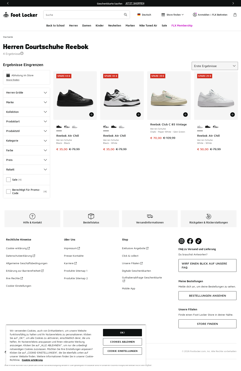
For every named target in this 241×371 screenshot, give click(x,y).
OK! (122, 332)
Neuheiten (114, 25)
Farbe (9, 150)
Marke (10, 102)
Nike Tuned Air (148, 25)
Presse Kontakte (74, 255)
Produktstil (13, 131)
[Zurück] (8, 3)
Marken (130, 25)
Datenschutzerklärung (19, 255)
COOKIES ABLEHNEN (122, 341)
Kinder (100, 25)
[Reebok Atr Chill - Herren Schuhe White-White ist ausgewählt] (200, 127)
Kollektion (12, 111)
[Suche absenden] (125, 15)
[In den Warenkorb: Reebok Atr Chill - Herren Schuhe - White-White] (232, 114)
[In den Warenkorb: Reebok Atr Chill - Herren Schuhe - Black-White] (138, 114)
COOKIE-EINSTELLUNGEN (123, 350)
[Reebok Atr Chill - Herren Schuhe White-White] (75, 127)
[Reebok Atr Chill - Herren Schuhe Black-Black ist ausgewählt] (59, 127)
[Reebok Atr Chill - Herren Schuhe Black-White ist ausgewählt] (106, 127)
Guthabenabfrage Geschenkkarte (142, 277)
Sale (164, 25)
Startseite (8, 36)
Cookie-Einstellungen (18, 285)
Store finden (12, 79)
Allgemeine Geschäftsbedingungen (26, 263)
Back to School (55, 25)
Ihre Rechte (13, 278)
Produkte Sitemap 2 (76, 278)
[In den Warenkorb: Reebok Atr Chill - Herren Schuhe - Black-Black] (91, 114)
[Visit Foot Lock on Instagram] (181, 241)
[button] (22, 53)
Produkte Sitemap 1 (75, 270)
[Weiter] (233, 3)
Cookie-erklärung (16, 248)
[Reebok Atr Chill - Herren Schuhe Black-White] (67, 127)
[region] (120, 3)
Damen (86, 25)
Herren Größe (14, 92)
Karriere (69, 263)
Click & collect (130, 255)
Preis (9, 159)
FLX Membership (182, 25)
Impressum (70, 248)
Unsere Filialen (131, 263)
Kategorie (12, 140)
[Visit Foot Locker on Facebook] (190, 241)
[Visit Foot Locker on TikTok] (198, 241)
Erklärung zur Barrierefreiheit (23, 270)
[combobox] (86, 15)
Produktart (13, 121)
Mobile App (128, 288)
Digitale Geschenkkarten (136, 270)
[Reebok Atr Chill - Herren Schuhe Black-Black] (114, 127)
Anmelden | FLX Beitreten (212, 14)
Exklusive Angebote (133, 248)
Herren (73, 25)
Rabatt (10, 169)
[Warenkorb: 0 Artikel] (235, 14)
